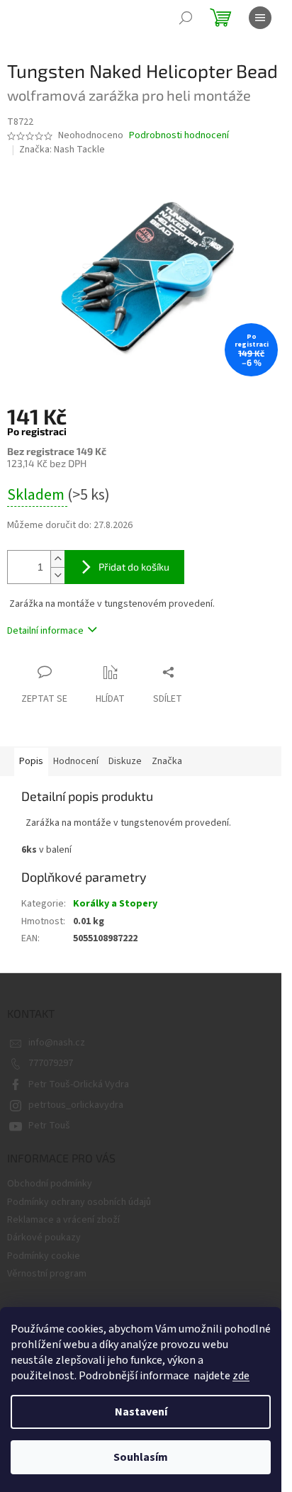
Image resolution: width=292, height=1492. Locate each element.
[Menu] (260, 18)
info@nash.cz (56, 1043)
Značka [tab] (167, 761)
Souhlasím (140, 1457)
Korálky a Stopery (115, 904)
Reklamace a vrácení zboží (63, 1220)
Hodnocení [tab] (76, 761)
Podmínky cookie (43, 1256)
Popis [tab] (31, 761)
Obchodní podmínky (49, 1184)
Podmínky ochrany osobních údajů (79, 1202)
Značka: (62, 149)
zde (240, 1376)
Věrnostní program (46, 1274)
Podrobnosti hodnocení (179, 135)
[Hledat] (186, 18)
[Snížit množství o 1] (57, 575)
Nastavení (141, 1412)
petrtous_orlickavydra (75, 1105)
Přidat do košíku (134, 567)
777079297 (50, 1063)
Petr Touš (49, 1125)
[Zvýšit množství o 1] (57, 559)
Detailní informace (45, 631)
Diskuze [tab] (125, 761)
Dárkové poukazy (44, 1237)
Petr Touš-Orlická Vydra (78, 1084)
